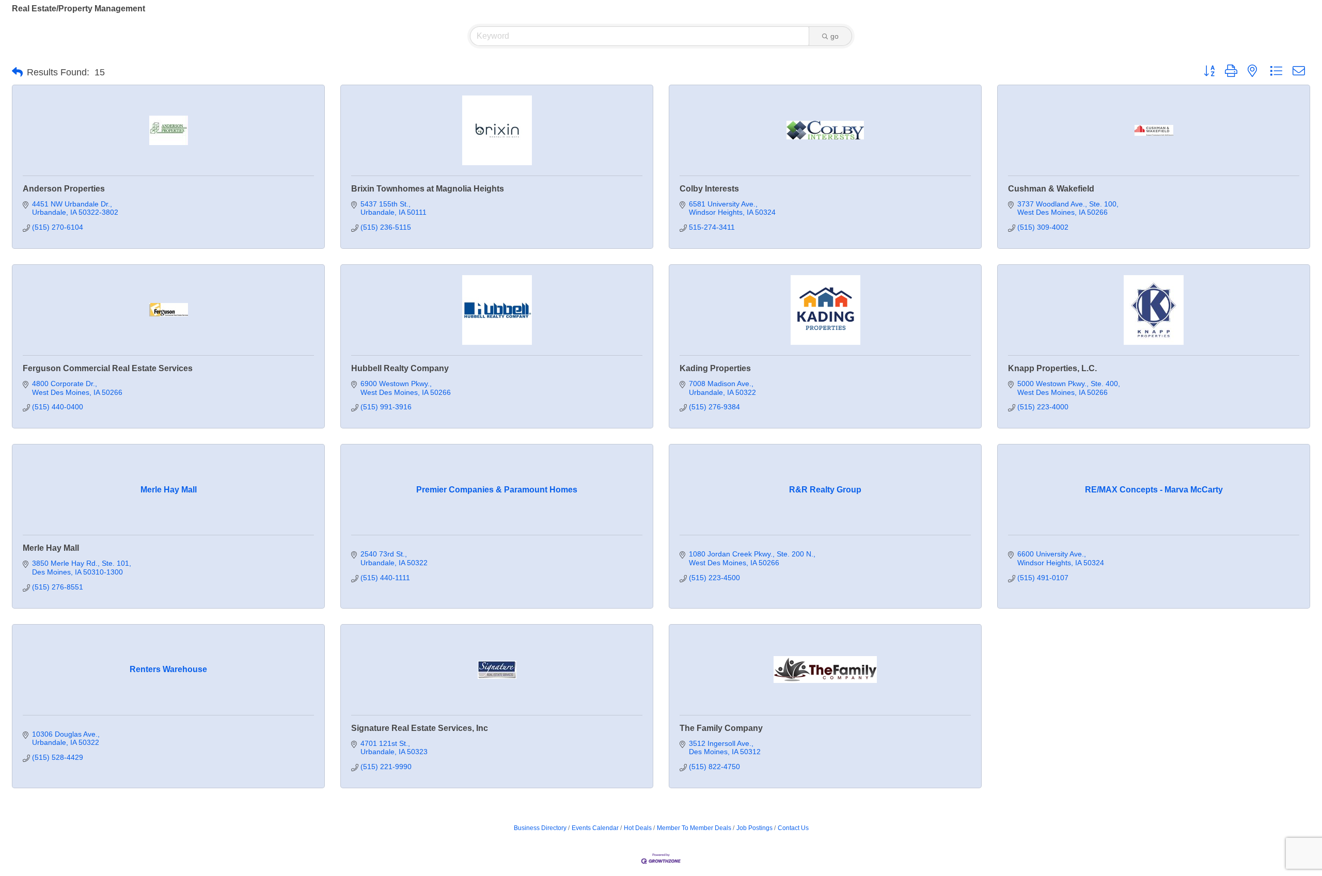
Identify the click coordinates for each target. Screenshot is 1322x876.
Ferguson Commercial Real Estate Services (108, 368)
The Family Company (721, 728)
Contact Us (793, 828)
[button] (17, 72)
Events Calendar (595, 828)
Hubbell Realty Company (400, 368)
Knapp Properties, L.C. (1052, 368)
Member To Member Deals (694, 828)
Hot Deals (638, 828)
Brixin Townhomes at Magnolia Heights (427, 188)
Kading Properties (715, 368)
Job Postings (754, 828)
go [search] (834, 36)
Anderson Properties (64, 188)
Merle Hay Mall (51, 548)
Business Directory (540, 828)
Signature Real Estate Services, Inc (419, 728)
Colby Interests (709, 188)
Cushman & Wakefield (1051, 188)
